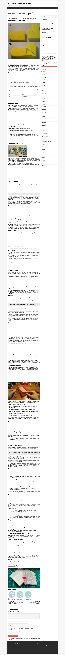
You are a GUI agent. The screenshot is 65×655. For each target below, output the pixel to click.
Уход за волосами (44, 163)
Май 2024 (43, 82)
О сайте (42, 147)
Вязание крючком (44, 125)
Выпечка (42, 123)
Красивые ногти (44, 138)
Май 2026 (43, 68)
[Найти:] (49, 16)
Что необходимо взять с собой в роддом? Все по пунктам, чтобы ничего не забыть (48, 59)
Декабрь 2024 (43, 77)
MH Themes (21, 652)
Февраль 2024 (43, 87)
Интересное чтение (44, 136)
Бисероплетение (44, 122)
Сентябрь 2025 (43, 69)
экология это (11, 643)
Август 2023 (43, 96)
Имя (9, 620)
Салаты (42, 158)
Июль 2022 (43, 111)
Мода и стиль (43, 142)
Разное (42, 154)
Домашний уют (43, 128)
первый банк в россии (12, 647)
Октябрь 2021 (43, 112)
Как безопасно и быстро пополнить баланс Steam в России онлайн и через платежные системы (48, 25)
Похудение (43, 149)
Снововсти (43, 160)
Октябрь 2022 (43, 107)
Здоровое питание (44, 133)
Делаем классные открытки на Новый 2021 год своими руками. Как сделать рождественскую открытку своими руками (49, 40)
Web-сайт (9, 625)
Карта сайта (30, 7)
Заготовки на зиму (44, 130)
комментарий (10, 612)
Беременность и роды (45, 120)
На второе (43, 144)
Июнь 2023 (43, 99)
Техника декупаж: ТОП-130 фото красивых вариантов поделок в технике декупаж (48, 51)
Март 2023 (43, 104)
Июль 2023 (43, 98)
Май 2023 (43, 101)
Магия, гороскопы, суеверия (46, 141)
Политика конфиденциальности (19, 7)
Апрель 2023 (43, 103)
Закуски (42, 131)
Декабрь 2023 (43, 90)
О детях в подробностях (45, 146)
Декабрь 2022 (43, 106)
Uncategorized (43, 119)
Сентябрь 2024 (43, 79)
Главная (9, 7)
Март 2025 (43, 74)
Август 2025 (43, 71)
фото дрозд (10, 645)
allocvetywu (43, 53)
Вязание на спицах (44, 127)
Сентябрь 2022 (43, 109)
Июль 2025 (43, 72)
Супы (42, 162)
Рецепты (42, 155)
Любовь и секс (43, 139)
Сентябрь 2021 (43, 114)
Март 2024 (43, 85)
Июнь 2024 (43, 80)
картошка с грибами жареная (13, 649)
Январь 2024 (43, 88)
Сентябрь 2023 (43, 95)
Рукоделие (43, 157)
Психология (43, 150)
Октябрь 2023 (43, 93)
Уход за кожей (43, 165)
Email (9, 622)
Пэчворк (42, 152)
